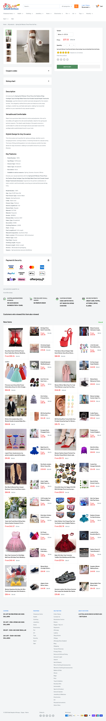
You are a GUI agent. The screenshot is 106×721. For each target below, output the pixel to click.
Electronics (57, 13)
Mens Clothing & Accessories (62, 665)
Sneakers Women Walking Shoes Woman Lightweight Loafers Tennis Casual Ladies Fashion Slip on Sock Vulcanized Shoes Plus (95, 567)
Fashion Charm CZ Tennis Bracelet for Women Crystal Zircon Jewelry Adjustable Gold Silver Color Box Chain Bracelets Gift (95, 550)
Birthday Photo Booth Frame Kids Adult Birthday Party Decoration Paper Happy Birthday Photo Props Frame (45, 329)
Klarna (55, 622)
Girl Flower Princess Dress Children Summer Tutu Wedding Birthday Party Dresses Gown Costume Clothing (45, 533)
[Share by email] (67, 59)
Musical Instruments (59, 702)
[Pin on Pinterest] (61, 59)
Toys (80, 13)
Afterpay (56, 630)
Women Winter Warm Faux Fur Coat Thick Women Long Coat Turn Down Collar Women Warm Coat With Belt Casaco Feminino (65, 386)
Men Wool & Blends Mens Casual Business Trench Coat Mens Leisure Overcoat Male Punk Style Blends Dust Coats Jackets (15, 488)
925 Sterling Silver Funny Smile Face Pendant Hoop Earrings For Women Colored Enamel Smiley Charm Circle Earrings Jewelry (65, 420)
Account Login (58, 657)
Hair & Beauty (58, 662)
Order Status (57, 614)
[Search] (76, 6)
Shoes (55, 673)
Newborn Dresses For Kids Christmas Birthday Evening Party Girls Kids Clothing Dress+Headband (95, 516)
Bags (55, 675)
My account (85, 7)
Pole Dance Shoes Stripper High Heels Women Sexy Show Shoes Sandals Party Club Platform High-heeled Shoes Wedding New (64, 352)
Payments (56, 627)
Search (56, 659)
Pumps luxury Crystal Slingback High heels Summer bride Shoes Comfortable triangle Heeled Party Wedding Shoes (95, 431)
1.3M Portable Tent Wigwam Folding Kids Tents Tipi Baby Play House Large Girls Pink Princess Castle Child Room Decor (46, 499)
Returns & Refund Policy (61, 654)
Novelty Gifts (57, 683)
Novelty (88, 13)
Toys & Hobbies (58, 681)
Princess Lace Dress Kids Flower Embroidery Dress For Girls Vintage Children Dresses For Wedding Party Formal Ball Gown (15, 386)
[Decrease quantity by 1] (65, 45)
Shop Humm (57, 635)
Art (73, 13)
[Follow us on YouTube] (50, 716)
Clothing (28, 13)
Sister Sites (57, 705)
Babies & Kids (58, 670)
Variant (59, 30)
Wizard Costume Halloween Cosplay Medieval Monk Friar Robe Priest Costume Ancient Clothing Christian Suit (95, 329)
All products (11, 24)
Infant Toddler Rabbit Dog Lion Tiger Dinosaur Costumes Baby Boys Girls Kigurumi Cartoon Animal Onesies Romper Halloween (46, 482)
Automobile (57, 686)
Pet (67, 13)
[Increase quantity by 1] (74, 45)
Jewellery (38, 13)
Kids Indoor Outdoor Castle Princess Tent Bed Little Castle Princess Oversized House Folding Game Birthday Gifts (46, 516)
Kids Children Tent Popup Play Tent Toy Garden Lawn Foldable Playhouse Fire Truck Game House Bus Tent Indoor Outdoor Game (65, 522)
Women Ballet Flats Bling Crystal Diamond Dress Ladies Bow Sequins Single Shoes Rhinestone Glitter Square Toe (95, 584)
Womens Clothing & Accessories (63, 667)
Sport (5, 19)
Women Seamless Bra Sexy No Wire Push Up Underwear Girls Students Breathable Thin (15, 590)
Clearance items (8, 13)
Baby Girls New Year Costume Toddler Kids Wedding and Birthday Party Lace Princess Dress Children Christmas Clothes (65, 556)
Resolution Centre (59, 619)
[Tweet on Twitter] (64, 59)
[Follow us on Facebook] (40, 716)
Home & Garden (58, 691)
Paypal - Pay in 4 (58, 624)
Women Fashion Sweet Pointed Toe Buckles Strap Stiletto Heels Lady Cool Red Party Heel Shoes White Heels (65, 454)
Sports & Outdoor (59, 689)
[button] (89, 66)
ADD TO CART (67, 67)
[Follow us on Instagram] (44, 716)
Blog (55, 643)
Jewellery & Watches (60, 694)
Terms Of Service (59, 649)
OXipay (56, 638)
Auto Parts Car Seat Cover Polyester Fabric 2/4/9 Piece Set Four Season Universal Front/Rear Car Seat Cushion (45, 380)
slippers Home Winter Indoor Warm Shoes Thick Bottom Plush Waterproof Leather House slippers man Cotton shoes (46, 584)
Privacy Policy (58, 651)
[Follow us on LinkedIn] (53, 716)
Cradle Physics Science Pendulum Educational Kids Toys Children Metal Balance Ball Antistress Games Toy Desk (95, 414)
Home (48, 13)
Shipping (56, 646)
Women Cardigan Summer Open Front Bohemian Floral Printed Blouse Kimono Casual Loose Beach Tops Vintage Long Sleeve (95, 397)
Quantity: (59, 45)
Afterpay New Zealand (60, 641)
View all (100, 322)
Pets (55, 678)
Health (19, 13)
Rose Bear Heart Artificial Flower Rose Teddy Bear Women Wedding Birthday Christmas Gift (15, 352)
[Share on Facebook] (58, 59)
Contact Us (57, 616)
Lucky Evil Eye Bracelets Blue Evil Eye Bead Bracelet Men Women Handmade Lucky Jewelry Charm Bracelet (95, 533)
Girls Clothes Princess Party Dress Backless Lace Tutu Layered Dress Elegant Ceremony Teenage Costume (46, 397)
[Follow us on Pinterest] (47, 716)
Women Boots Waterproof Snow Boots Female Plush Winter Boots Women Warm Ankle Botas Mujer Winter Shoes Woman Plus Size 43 (95, 380)
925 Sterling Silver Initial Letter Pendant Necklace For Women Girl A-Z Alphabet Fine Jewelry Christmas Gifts (46, 414)
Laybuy (56, 633)
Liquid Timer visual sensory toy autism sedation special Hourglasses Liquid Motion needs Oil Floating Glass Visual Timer (15, 454)
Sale (12, 19)
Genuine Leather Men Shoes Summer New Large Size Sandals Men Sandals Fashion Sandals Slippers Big (65, 590)
